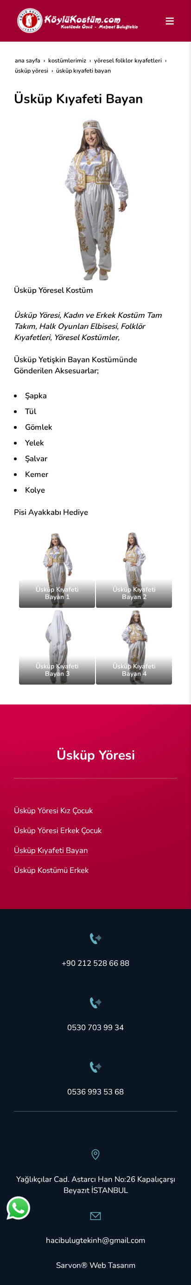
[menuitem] (95, 811)
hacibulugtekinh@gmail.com (95, 1240)
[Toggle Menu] (169, 21)
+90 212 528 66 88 (95, 963)
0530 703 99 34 (95, 1027)
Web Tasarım (112, 1265)
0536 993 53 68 (95, 1092)
